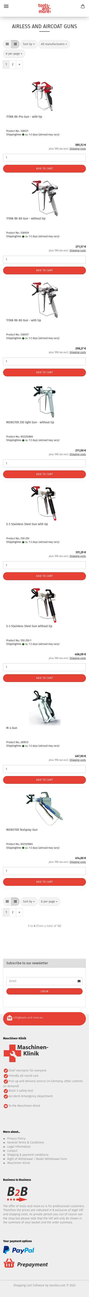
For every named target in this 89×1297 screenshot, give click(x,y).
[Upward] (77, 1291)
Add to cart (44, 168)
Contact (12, 1151)
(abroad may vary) (48, 134)
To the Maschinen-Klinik (24, 1106)
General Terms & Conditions (25, 1142)
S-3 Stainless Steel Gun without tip (29, 626)
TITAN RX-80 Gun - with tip (23, 320)
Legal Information (19, 1146)
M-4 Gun (11, 728)
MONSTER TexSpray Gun (21, 830)
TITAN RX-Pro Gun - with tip (24, 116)
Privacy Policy (16, 1138)
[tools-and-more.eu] (44, 8)
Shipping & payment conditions (28, 1155)
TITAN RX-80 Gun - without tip (25, 218)
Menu (6, 6)
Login (44, 991)
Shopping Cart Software (28, 1285)
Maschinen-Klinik (18, 1163)
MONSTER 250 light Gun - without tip (30, 422)
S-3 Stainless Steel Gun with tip (27, 524)
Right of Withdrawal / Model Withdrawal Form (37, 1159)
